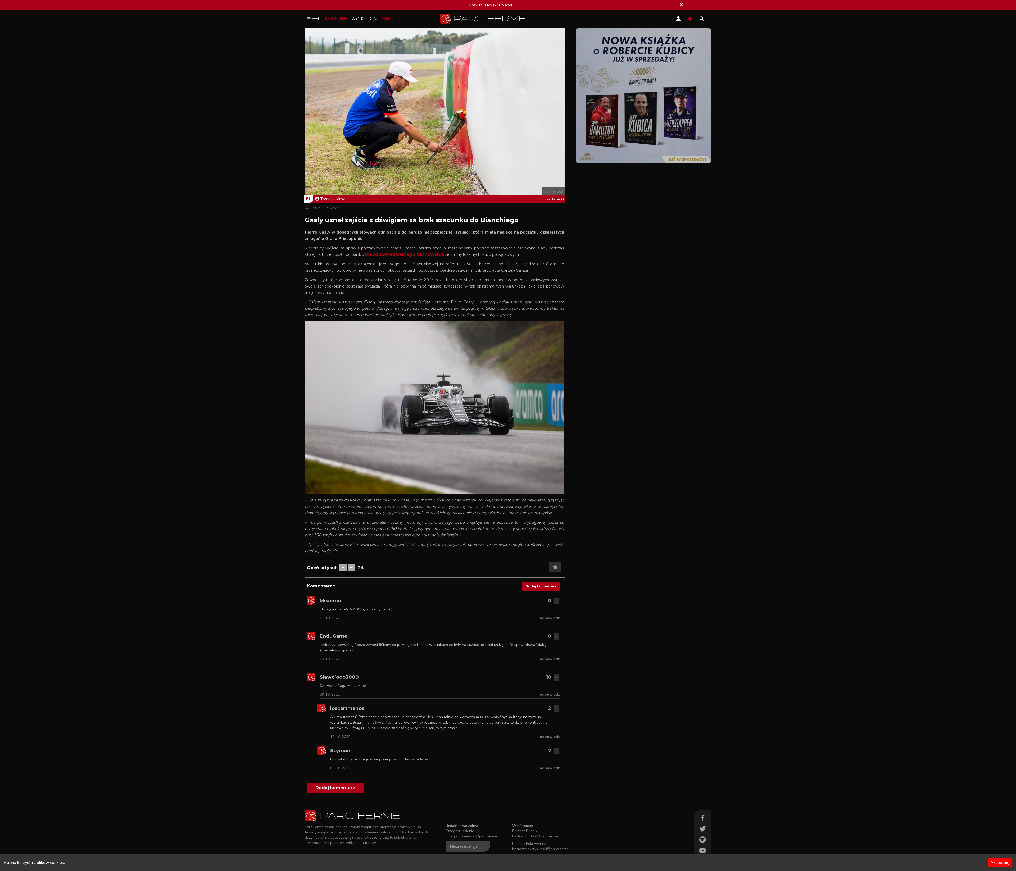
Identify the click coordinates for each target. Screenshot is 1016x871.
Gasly (315, 208)
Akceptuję (999, 862)
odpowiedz (550, 618)
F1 (308, 198)
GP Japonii (331, 208)
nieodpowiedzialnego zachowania (404, 254)
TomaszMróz (332, 199)
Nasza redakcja (464, 846)
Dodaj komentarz (541, 586)
